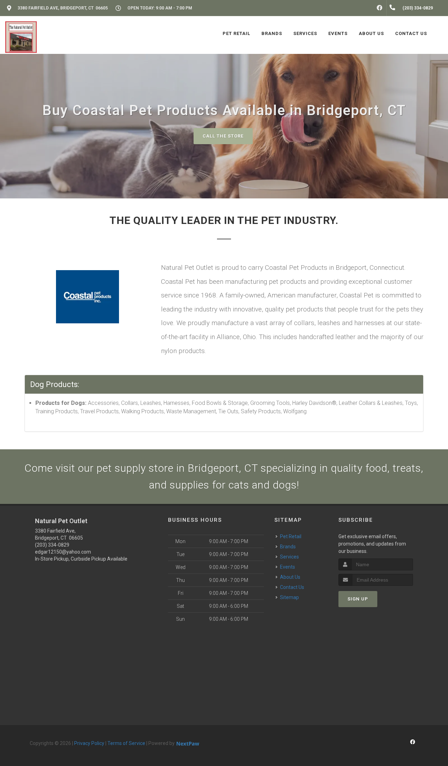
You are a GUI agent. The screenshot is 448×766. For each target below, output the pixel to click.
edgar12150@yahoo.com (63, 552)
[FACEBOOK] (379, 8)
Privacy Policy (89, 743)
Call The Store (223, 136)
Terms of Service (126, 743)
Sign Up (358, 599)
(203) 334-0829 (52, 545)
